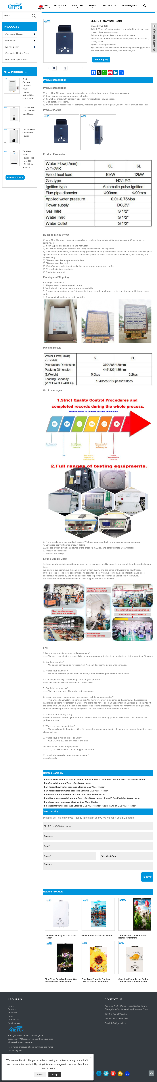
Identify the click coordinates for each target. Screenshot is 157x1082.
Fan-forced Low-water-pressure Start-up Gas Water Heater (74, 787)
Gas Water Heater (14, 34)
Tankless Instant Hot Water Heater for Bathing (132, 936)
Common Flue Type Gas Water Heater (60, 936)
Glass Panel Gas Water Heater (97, 935)
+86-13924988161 (121, 1018)
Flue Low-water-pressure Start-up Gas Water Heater (71, 802)
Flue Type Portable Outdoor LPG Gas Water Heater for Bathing (96, 980)
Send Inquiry (129, 5)
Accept (55, 1074)
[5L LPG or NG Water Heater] (54, 68)
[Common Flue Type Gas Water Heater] (61, 914)
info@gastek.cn (118, 1023)
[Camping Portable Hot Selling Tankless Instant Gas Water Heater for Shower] (135, 957)
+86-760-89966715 (117, 1014)
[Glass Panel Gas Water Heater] (98, 914)
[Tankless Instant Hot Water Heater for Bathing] (135, 914)
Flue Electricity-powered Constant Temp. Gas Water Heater (74, 794)
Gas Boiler (10, 40)
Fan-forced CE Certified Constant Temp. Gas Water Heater (115, 779)
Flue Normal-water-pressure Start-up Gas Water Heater (72, 806)
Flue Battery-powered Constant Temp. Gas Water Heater (73, 798)
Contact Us (109, 5)
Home (11, 1006)
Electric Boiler (12, 47)
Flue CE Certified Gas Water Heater (122, 798)
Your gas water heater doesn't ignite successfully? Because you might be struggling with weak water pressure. (30, 1038)
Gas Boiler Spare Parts (16, 59)
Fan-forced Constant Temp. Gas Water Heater (67, 783)
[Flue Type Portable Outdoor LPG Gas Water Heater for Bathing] (98, 957)
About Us (77, 5)
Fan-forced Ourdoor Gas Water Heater (64, 779)
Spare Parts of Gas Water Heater (119, 806)
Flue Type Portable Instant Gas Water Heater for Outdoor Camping (61, 980)
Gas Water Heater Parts (17, 53)
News (92, 5)
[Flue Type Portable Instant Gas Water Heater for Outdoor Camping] (61, 957)
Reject (40, 1074)
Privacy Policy (47, 1068)
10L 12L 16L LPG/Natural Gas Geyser (28, 110)
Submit (147, 876)
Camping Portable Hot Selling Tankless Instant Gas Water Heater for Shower (133, 980)
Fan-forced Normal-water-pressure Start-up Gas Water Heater (76, 790)
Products (60, 5)
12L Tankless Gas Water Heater (29, 132)
